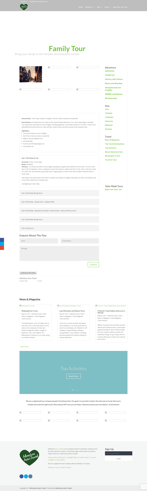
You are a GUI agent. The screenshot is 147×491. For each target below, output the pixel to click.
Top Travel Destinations (114, 144)
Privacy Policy (52, 457)
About (63, 460)
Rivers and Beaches (113, 83)
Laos (107, 109)
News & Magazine (112, 140)
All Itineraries (111, 98)
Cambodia (109, 117)
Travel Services (26, 319)
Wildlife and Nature (113, 94)
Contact (68, 467)
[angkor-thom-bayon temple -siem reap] (87, 104)
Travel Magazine (39, 316)
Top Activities (110, 148)
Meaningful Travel (112, 156)
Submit (93, 264)
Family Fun (109, 75)
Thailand (108, 113)
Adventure (88, 7)
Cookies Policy (84, 457)
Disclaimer (61, 457)
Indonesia (109, 121)
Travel (106, 7)
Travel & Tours (111, 160)
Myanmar (109, 125)
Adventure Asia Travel (39, 314)
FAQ (57, 460)
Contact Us (24, 1)
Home (81, 7)
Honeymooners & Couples (113, 88)
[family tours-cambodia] (87, 82)
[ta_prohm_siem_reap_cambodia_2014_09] (31, 104)
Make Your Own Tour (120, 7)
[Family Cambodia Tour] (59, 82)
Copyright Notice (72, 457)
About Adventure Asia (114, 152)
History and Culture (114, 79)
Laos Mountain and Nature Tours (72, 311)
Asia (98, 7)
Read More (73, 376)
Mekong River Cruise (30, 311)
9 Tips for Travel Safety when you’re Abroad (111, 312)
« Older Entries (24, 347)
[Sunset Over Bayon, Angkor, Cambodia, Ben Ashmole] (59, 104)
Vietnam (108, 129)
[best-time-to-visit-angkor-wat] (31, 82)
